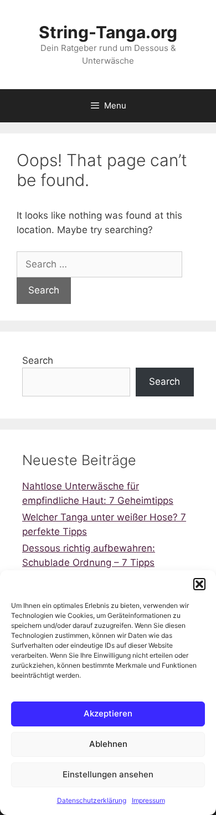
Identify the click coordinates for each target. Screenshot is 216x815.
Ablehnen (108, 744)
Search (37, 360)
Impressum (148, 800)
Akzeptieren (108, 713)
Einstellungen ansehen (108, 774)
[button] (199, 584)
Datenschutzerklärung (91, 800)
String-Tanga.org (108, 32)
